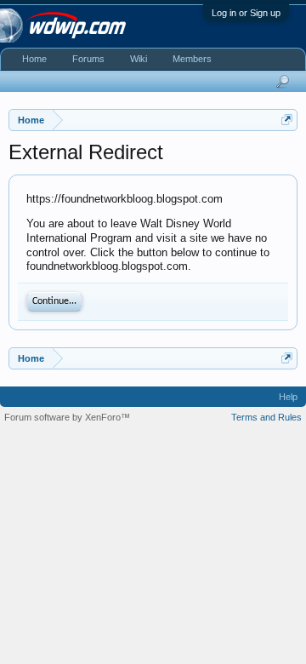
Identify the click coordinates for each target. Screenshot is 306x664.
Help (288, 397)
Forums (88, 59)
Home (34, 59)
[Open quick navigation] (286, 119)
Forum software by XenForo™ (67, 417)
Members (192, 59)
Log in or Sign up (246, 13)
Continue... (54, 301)
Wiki (138, 59)
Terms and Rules (266, 417)
